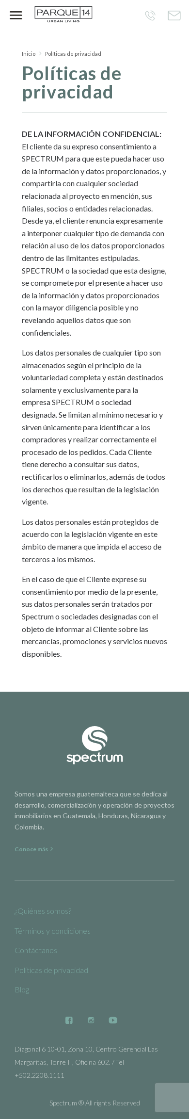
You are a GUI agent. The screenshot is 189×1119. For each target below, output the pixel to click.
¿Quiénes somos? (43, 910)
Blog (22, 989)
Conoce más (32, 849)
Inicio (28, 53)
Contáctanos (36, 950)
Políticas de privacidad (51, 969)
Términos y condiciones (53, 930)
